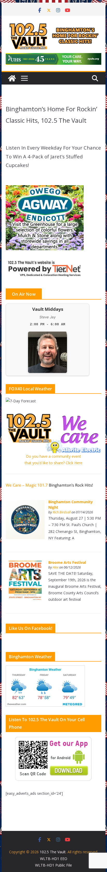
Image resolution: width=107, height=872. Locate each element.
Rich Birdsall (62, 512)
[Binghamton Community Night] (25, 502)
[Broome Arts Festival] (25, 563)
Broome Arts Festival (67, 562)
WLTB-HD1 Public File (53, 865)
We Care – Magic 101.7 (27, 485)
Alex (55, 567)
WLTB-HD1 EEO (53, 858)
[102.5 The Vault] (12, 78)
